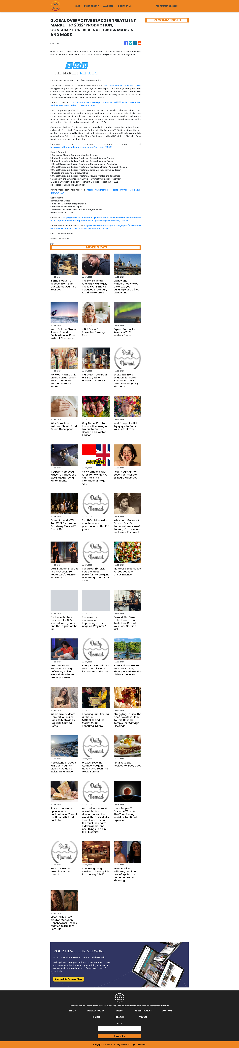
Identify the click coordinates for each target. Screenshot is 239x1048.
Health (96, 1017)
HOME (77, 6)
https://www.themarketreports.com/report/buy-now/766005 (81, 147)
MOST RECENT (91, 6)
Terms (72, 1010)
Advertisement (143, 1010)
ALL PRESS (108, 6)
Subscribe (119, 1036)
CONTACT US (125, 6)
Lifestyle (119, 1017)
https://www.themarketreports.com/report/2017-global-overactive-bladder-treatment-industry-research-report (95, 104)
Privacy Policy (95, 1010)
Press (119, 1010)
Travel (143, 1017)
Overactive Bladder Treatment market (122, 85)
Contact (167, 1010)
